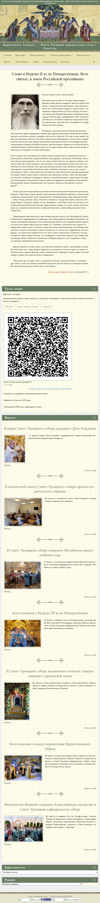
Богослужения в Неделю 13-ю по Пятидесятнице (50, 613)
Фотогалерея (21, 61)
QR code (9, 306)
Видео (36, 61)
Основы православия (60, 55)
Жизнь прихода (37, 55)
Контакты (65, 61)
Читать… (8, 465)
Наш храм (20, 55)
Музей (7, 61)
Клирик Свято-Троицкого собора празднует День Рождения (50, 428)
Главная (7, 55)
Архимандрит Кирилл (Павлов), (62, 272)
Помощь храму (50, 61)
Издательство (83, 55)
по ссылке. (8, 384)
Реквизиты (47, 306)
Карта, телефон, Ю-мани (28, 306)
